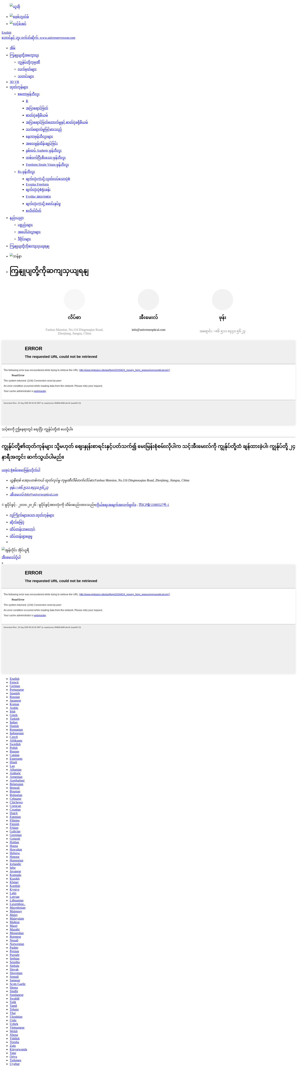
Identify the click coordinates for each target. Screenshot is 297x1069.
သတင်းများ (26, 76)
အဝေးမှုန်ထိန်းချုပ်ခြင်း (42, 143)
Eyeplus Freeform (37, 184)
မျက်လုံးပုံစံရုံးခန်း (38, 189)
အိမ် (12, 48)
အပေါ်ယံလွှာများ (29, 232)
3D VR (14, 82)
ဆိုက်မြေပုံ (17, 522)
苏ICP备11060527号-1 (154, 504)
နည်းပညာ (17, 217)
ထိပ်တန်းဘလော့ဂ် (22, 529)
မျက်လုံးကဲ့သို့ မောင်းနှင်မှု (43, 203)
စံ (27, 101)
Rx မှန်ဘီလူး (26, 171)
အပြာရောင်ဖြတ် (37, 108)
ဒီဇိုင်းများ (24, 239)
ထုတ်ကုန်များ (19, 87)
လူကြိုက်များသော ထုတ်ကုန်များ (32, 515)
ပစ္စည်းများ (25, 224)
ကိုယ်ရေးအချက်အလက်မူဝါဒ (115, 504)
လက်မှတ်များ (27, 69)
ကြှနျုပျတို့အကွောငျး (24, 55)
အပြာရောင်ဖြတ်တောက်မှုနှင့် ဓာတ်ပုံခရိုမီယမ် (57, 122)
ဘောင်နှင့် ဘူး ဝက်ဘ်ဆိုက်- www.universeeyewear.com (38, 37)
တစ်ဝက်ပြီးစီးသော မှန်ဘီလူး (46, 157)
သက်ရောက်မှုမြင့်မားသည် (44, 129)
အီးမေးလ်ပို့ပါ (11, 557)
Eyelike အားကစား (38, 196)
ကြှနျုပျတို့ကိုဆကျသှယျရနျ (29, 246)
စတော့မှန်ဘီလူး (29, 94)
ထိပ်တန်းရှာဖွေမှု (21, 536)
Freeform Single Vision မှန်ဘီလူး (47, 164)
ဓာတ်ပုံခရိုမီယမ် (37, 115)
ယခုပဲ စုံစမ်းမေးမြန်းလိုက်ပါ (21, 470)
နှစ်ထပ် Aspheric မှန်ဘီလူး (44, 150)
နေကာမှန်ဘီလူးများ (39, 136)
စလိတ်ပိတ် (33, 210)
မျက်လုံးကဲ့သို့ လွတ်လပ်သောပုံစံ (48, 178)
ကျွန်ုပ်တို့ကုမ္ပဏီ (29, 62)
